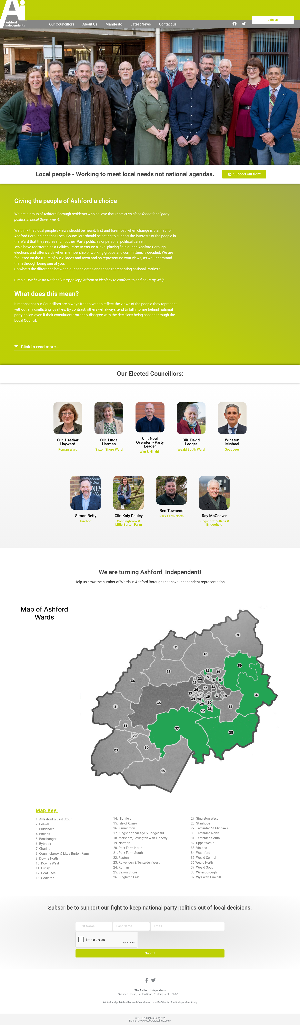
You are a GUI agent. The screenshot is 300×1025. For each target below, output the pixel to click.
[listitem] (208, 672)
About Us (89, 24)
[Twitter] (244, 24)
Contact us (168, 24)
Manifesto (114, 24)
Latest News (140, 24)
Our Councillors (61, 24)
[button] (97, 346)
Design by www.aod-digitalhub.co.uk (150, 1020)
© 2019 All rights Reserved (150, 1017)
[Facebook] (234, 24)
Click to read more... (40, 346)
